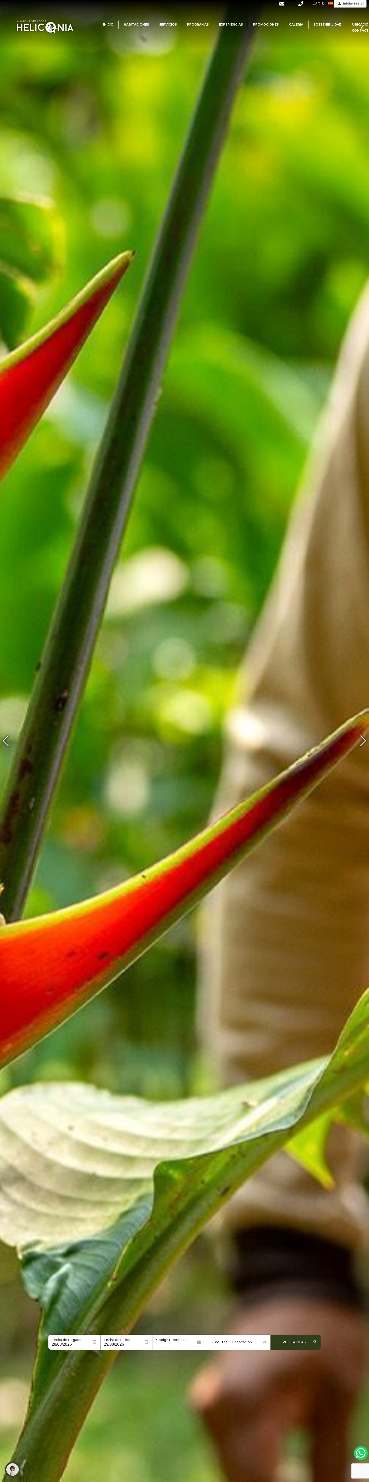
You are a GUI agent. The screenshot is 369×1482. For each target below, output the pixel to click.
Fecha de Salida (117, 1339)
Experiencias (231, 24)
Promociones (266, 24)
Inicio (108, 24)
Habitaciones (136, 24)
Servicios (168, 24)
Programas (198, 24)
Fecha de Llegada (66, 1339)
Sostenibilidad (328, 24)
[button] (363, 741)
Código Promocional (173, 1339)
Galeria (296, 24)
